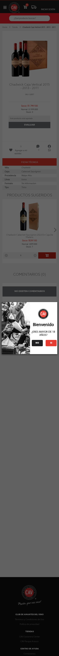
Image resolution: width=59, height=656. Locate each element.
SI (51, 343)
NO (37, 343)
